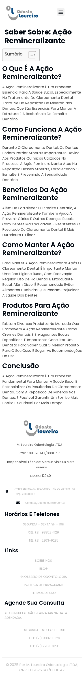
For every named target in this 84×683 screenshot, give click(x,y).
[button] (61, 12)
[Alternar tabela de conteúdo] (30, 55)
